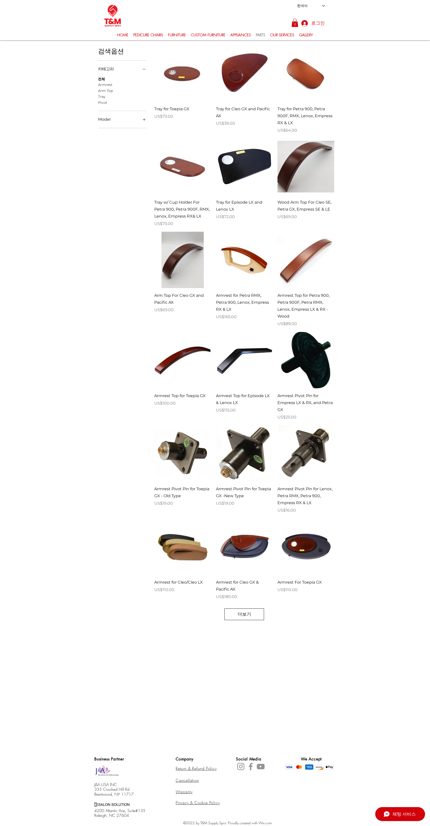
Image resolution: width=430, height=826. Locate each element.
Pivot (102, 102)
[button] (294, 23)
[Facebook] (251, 766)
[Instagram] (241, 766)
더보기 (244, 614)
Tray (102, 96)
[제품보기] (182, 73)
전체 (101, 79)
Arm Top (105, 90)
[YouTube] (261, 766)
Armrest (105, 84)
